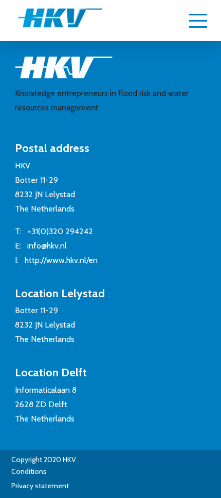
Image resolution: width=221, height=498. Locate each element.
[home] (49, 22)
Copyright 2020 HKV (43, 459)
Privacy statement (40, 485)
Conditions (29, 471)
